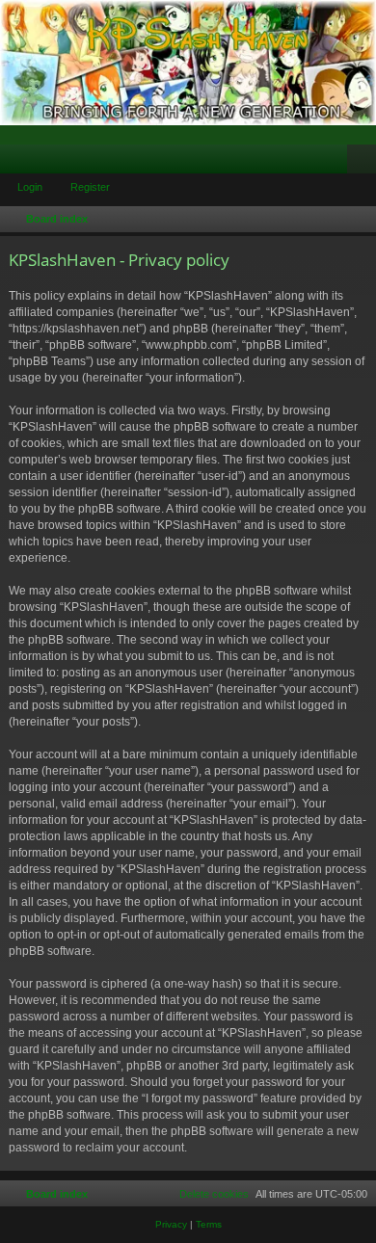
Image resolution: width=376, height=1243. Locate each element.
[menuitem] (205, 1193)
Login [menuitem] (336, 162)
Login (29, 187)
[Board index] (188, 62)
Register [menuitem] (365, 162)
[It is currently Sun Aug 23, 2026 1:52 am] (357, 219)
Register (90, 187)
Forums (18, 162)
